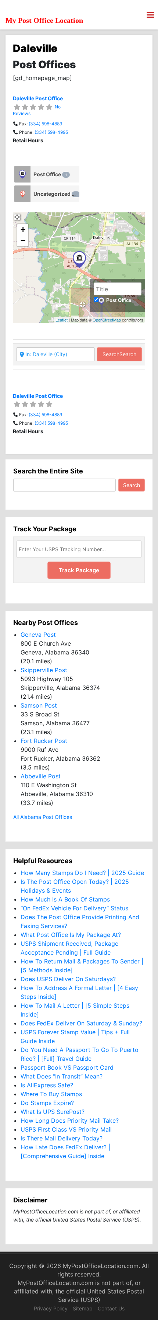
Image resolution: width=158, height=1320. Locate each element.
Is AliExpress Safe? (47, 1085)
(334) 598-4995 (51, 132)
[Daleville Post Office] (79, 259)
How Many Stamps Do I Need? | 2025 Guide (82, 872)
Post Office (50, 174)
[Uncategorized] (22, 193)
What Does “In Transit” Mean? (62, 1076)
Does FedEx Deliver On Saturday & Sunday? (81, 1023)
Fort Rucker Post (44, 740)
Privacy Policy (51, 1308)
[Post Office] (22, 174)
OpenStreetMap (107, 320)
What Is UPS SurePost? (53, 1111)
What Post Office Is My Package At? (71, 934)
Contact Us (111, 1308)
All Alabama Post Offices (42, 817)
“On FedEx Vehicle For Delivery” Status (74, 908)
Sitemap (83, 1308)
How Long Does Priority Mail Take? (70, 1120)
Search (119, 354)
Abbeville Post (41, 776)
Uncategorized (55, 194)
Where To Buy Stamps (51, 1094)
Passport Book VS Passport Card (67, 1067)
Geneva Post (38, 634)
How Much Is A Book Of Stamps (65, 899)
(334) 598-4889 (45, 123)
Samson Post (39, 705)
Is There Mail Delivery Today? (62, 1138)
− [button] (23, 240)
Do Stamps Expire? (47, 1103)
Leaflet (61, 320)
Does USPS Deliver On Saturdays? (68, 979)
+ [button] (23, 229)
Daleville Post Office (38, 98)
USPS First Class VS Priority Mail (66, 1129)
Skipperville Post (44, 670)
